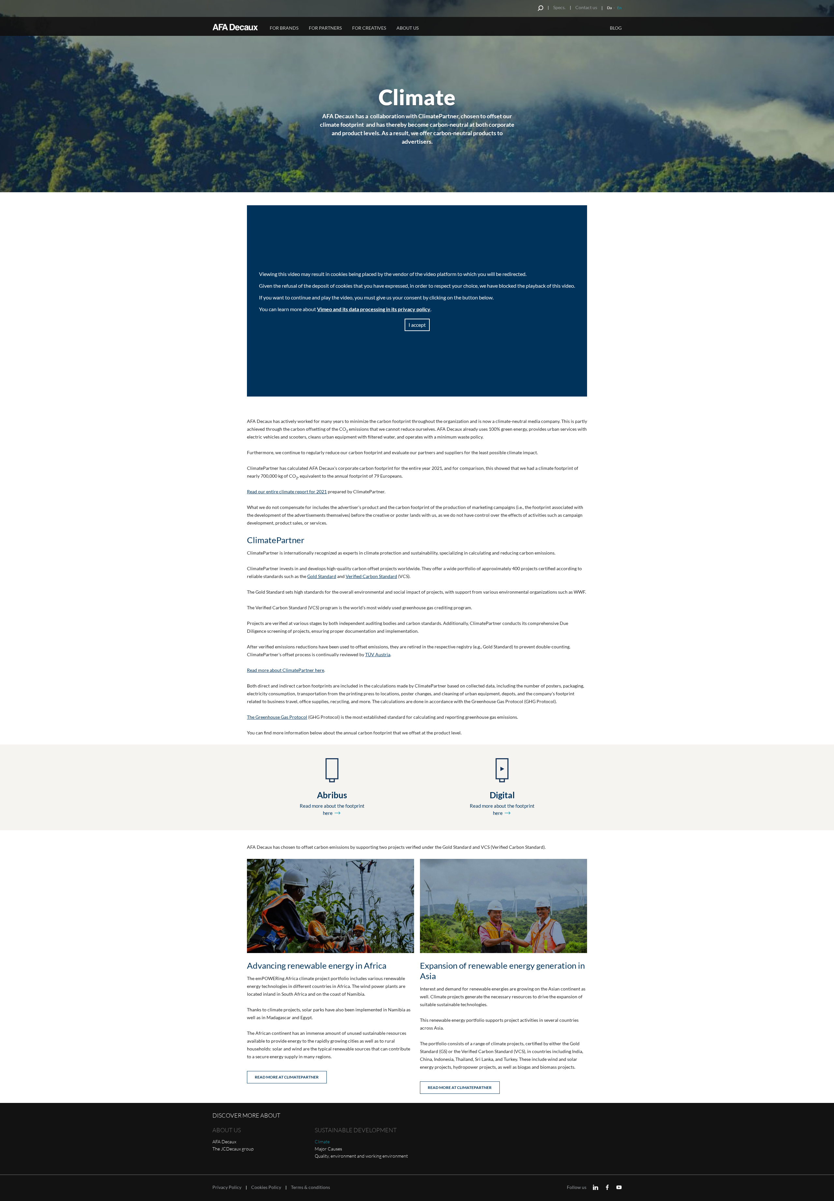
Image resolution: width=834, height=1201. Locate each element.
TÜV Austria (377, 654)
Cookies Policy (266, 1187)
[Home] (236, 27)
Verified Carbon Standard (371, 576)
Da (609, 7)
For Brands (284, 28)
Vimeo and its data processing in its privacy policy (373, 309)
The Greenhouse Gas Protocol (277, 717)
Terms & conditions (310, 1187)
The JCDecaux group (232, 1148)
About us (407, 28)
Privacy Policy (226, 1187)
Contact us (586, 7)
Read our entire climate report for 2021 (287, 491)
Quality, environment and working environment (361, 1156)
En (619, 7)
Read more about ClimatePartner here (285, 670)
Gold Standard (321, 576)
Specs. (559, 7)
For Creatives (369, 28)
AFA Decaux (224, 1141)
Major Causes (328, 1148)
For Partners (325, 28)
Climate (322, 1141)
